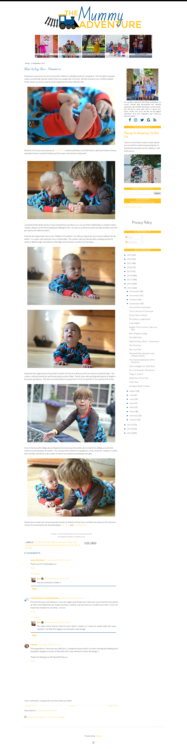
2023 (129, 255)
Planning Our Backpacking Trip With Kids (141, 135)
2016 (129, 283)
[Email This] (85, 543)
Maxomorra (59, 150)
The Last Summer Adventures (142, 370)
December (135, 291)
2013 (129, 428)
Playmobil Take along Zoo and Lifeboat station (141, 354)
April (132, 407)
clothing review (45, 542)
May (132, 403)
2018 (129, 275)
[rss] (154, 120)
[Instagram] (137, 120)
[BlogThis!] (88, 543)
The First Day (135, 345)
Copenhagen (134, 323)
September (135, 303)
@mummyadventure (133, 206)
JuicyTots (65, 525)
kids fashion (63, 542)
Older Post (113, 705)
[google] (150, 120)
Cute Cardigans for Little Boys (142, 366)
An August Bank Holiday (139, 386)
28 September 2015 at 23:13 (57, 622)
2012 (129, 433)
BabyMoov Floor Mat (138, 378)
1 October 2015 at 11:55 (49, 644)
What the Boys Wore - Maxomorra (144, 341)
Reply (32, 568)
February (134, 415)
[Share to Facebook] (92, 543)
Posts (130, 237)
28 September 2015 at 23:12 (57, 578)
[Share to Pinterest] (95, 543)
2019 (129, 271)
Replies (37, 573)
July (131, 395)
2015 (129, 288)
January (133, 419)
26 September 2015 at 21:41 (72, 598)
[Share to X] (90, 543)
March (133, 411)
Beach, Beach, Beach (138, 315)
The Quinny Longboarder (140, 319)
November (135, 295)
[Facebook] (131, 120)
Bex (38, 578)
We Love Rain (135, 349)
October (134, 299)
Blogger (99, 736)
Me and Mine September (140, 307)
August (133, 391)
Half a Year (134, 382)
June (132, 399)
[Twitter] (143, 120)
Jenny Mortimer (37, 560)
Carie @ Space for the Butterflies (44, 598)
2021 (129, 263)
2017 (129, 279)
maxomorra (54, 545)
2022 (129, 259)
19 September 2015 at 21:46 (57, 560)
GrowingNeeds (80, 525)
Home (72, 705)
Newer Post (30, 705)
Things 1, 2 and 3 (136, 374)
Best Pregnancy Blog (138, 333)
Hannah (34, 644)
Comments (132, 242)
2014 (129, 424)
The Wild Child (135, 337)
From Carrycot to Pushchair (141, 311)
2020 (129, 267)
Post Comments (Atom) (46, 710)
